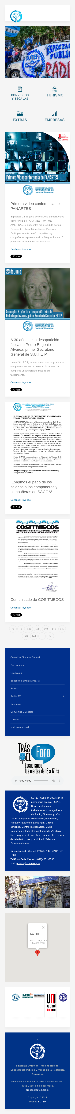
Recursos (15, 704)
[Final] (50, 636)
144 (34, 636)
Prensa (14, 688)
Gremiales (16, 673)
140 (46, 628)
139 (37, 628)
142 (62, 628)
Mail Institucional (19, 727)
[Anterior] (21, 628)
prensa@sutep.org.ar (28, 863)
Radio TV (15, 696)
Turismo (14, 719)
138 (29, 628)
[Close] (43, 927)
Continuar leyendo (20, 249)
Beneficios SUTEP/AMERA (25, 680)
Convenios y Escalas (21, 711)
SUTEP (42, 1101)
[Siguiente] (42, 636)
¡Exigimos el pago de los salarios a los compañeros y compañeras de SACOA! (33, 487)
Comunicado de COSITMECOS (37, 599)
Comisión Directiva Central (25, 657)
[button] (37, 953)
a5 (36, 73)
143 (26, 636)
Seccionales (17, 665)
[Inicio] (13, 628)
